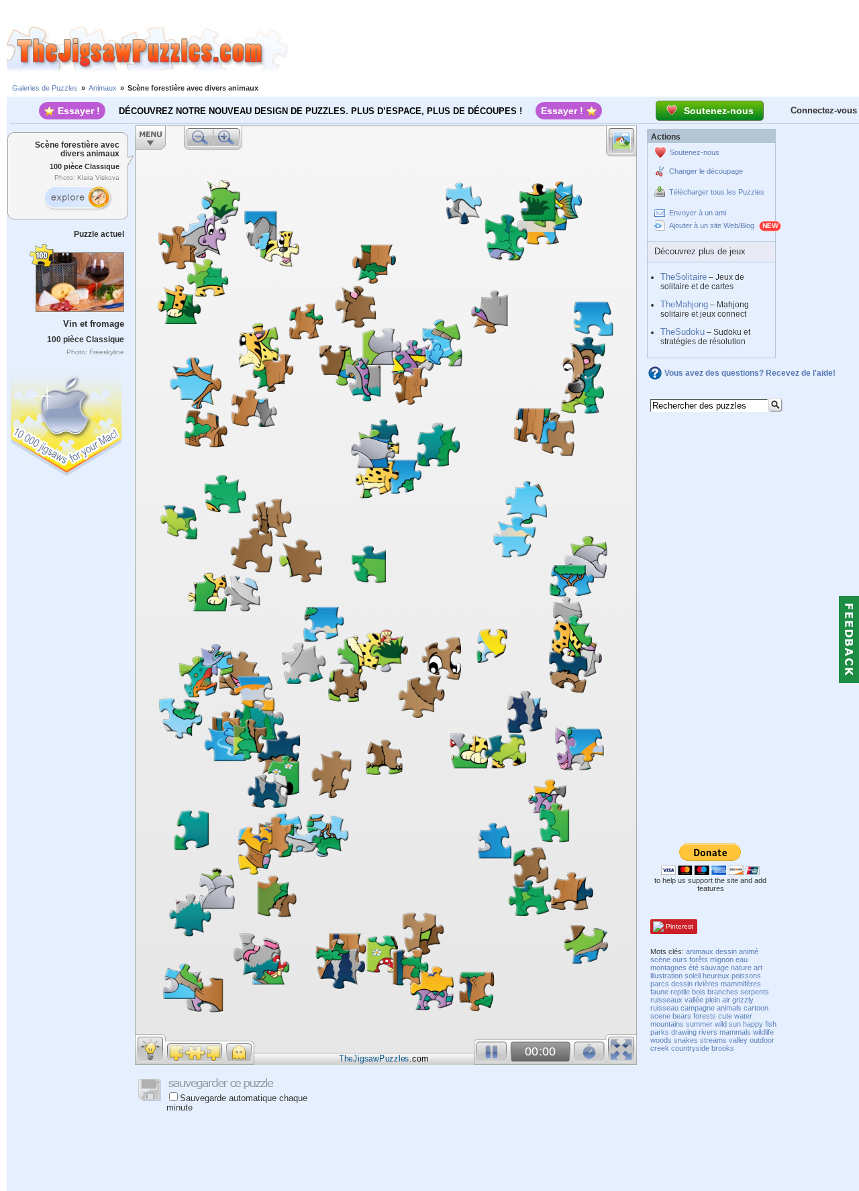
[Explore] (77, 198)
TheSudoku (682, 332)
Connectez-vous (824, 110)
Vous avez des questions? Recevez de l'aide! (750, 373)
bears (681, 1016)
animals (729, 1008)
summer (699, 1024)
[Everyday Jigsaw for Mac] (67, 421)
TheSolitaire (683, 277)
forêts (698, 959)
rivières (707, 984)
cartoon (756, 1008)
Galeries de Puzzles (45, 88)
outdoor (762, 1040)
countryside (690, 1048)
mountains (667, 1024)
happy (753, 1024)
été (694, 968)
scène (660, 959)
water (743, 1016)
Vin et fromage (93, 324)
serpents (754, 992)
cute (725, 1016)
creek (659, 1048)
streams (713, 1040)
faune (659, 992)
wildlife (763, 1032)
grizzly (743, 1000)
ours (679, 959)
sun (735, 1024)
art (758, 968)
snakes (686, 1040)
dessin (682, 984)
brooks (722, 1048)
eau (742, 959)
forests (704, 1016)
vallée (694, 1000)
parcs (659, 984)
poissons (746, 976)
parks (659, 1032)
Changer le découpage (706, 171)
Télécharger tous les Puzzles (716, 192)
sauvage (715, 968)
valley (738, 1040)
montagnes (668, 968)
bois (698, 992)
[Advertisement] (574, 49)
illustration (666, 976)
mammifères (741, 984)
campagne (697, 1008)
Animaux (103, 88)
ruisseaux (666, 1000)
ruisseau (664, 1008)
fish (770, 1024)
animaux (699, 951)
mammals (735, 1032)
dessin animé (736, 951)
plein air (717, 1000)
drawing (684, 1032)
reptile (680, 992)
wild (721, 1024)
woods (661, 1040)
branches (722, 992)
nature (741, 968)
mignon (722, 959)
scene (660, 1016)
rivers (708, 1032)
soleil (693, 976)
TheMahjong (684, 304)
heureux (716, 976)
